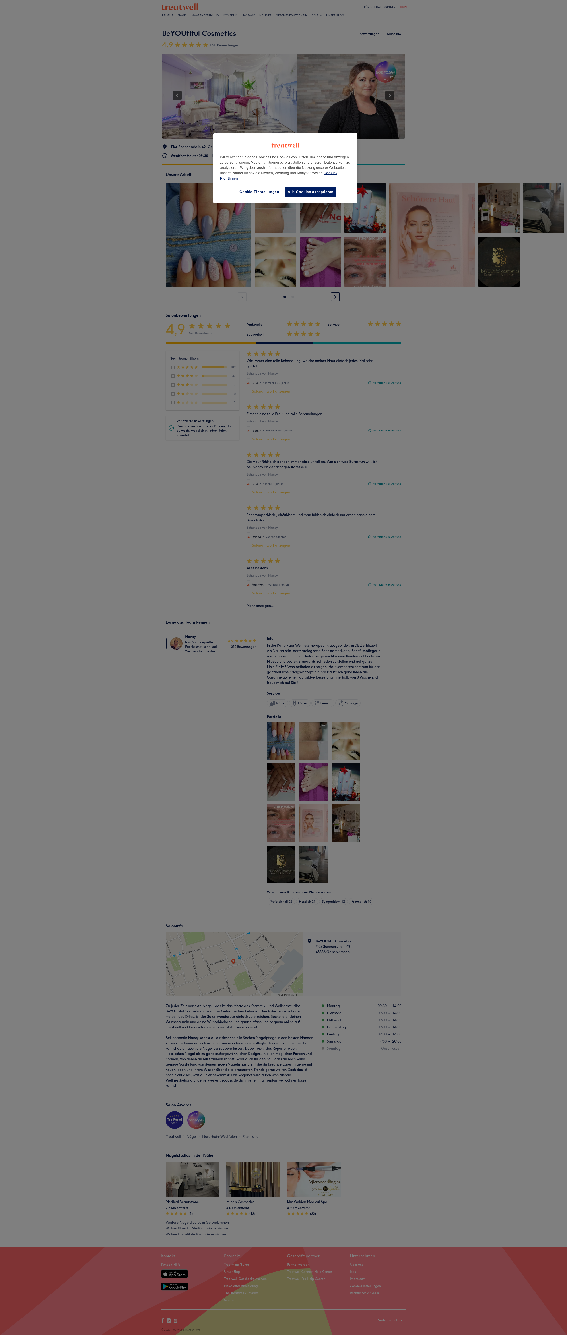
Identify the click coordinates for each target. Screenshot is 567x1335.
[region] (285, 168)
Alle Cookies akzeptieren (311, 192)
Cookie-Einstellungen (259, 192)
